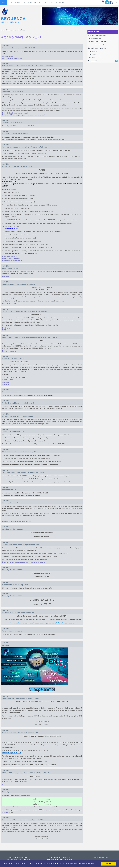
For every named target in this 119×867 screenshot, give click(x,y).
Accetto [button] (108, 863)
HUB (4, 330)
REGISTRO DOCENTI (57, 2)
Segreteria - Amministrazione (97, 48)
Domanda (6, 384)
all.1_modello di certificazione (12, 58)
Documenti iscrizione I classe (12, 260)
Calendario (6, 276)
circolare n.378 (8, 56)
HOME (3, 2)
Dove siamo (91, 57)
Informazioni (10, 30)
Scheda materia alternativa (11, 258)
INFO (10, 2)
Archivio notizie (102, 61)
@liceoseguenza (7, 812)
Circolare (6, 382)
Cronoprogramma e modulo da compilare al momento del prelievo (24, 562)
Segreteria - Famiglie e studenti (97, 41)
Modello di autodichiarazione (12, 304)
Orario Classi (92, 54)
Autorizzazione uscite (10, 256)
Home (3, 30)
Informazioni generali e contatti (97, 35)
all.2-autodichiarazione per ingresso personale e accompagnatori (24, 115)
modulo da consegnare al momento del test (17, 521)
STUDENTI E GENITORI (23, 2)
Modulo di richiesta (9, 351)
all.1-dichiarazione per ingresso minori (15, 113)
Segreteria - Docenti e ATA (96, 44)
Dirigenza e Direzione (94, 38)
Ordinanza (6, 328)
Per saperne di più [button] (88, 863)
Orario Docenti (92, 51)
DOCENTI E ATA (40, 2)
